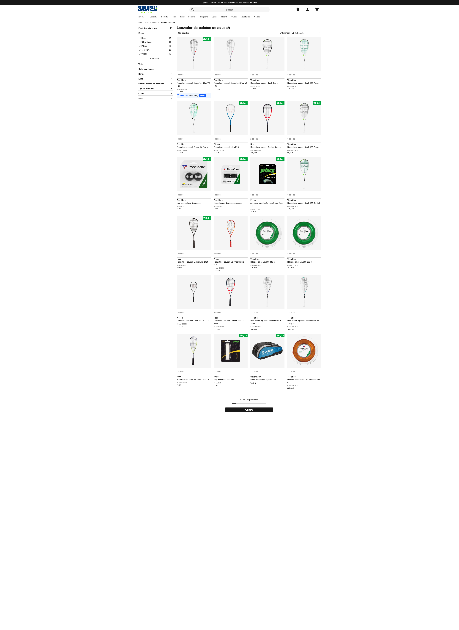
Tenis (174, 17)
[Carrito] (317, 9)
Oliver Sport (255, 376)
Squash (215, 17)
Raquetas (165, 17)
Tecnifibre (181, 80)
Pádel (182, 17)
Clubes (234, 17)
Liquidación (245, 17)
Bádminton (192, 17)
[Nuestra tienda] (297, 9)
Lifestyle (224, 17)
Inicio (140, 22)
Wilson (217, 144)
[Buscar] (192, 9)
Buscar (229, 9)
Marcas (257, 17)
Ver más (249, 409)
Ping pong (204, 17)
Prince (253, 200)
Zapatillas (153, 17)
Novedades (142, 17)
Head (252, 144)
